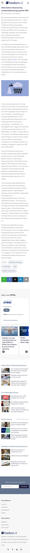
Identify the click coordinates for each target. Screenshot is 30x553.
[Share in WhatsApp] (4, 279)
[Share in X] (15, 279)
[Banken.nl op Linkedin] (17, 549)
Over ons (3, 504)
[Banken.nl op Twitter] (8, 549)
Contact (3, 513)
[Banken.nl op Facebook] (13, 549)
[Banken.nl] (17, 1)
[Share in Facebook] (9, 279)
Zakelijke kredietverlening (8, 271)
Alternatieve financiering (15, 262)
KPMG (14, 60)
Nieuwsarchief (5, 510)
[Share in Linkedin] (20, 279)
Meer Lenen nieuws (23, 419)
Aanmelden (24, 486)
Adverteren (4, 507)
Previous (3, 351)
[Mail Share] (26, 279)
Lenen (14, 266)
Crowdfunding (6, 266)
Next (26, 351)
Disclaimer (4, 522)
